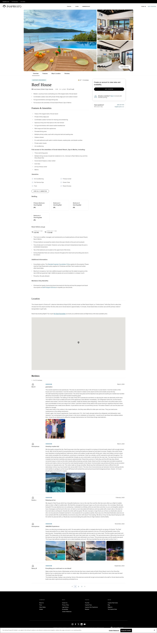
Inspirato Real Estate (113, 603)
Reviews (67, 73)
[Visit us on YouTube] (85, 624)
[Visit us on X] (79, 624)
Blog (109, 605)
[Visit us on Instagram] (72, 624)
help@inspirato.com (119, 106)
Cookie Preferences (114, 630)
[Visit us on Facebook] (75, 624)
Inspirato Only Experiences (91, 607)
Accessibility (65, 609)
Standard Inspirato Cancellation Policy (59, 264)
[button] (78, 342)
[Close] (154, 630)
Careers (41, 609)
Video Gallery (42, 607)
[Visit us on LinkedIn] (82, 624)
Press (40, 605)
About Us (41, 603)
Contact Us (64, 603)
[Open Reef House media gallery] (60, 40)
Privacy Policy (65, 605)
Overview (36, 73)
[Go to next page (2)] (84, 586)
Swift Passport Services (49, 287)
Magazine (110, 607)
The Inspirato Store (112, 609)
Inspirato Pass (88, 605)
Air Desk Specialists (59, 314)
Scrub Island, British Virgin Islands (43, 89)
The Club (87, 603)
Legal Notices (65, 607)
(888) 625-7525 (120, 104)
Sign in (112, 96)
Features (45, 73)
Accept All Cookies (126, 630)
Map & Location (56, 73)
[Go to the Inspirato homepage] (12, 6)
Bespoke (87, 609)
